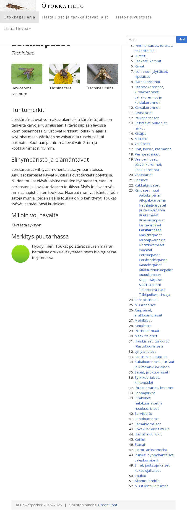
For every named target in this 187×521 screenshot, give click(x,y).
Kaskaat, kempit (148, 61)
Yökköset (142, 143)
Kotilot (140, 439)
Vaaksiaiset (144, 174)
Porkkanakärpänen (153, 259)
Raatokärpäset (150, 264)
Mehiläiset (143, 320)
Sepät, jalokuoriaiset (151, 372)
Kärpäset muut (147, 190)
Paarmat (145, 250)
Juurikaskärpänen (152, 210)
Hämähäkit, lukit (148, 434)
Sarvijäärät (143, 413)
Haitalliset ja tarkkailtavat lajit (75, 17)
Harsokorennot (147, 81)
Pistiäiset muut (147, 330)
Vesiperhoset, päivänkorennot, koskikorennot (148, 164)
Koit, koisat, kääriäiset (153, 149)
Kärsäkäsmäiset (148, 424)
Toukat (140, 475)
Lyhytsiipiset (145, 351)
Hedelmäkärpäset (152, 205)
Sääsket (141, 180)
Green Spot (107, 505)
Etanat (140, 444)
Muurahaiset (145, 305)
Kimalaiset (143, 325)
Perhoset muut (147, 154)
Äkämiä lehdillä (147, 480)
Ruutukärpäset (150, 274)
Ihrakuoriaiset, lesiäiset (154, 387)
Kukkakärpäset (147, 185)
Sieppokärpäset (151, 279)
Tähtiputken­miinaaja (154, 294)
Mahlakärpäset (150, 235)
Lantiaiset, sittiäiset (151, 356)
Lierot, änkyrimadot (151, 449)
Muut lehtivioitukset (151, 486)
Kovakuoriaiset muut (152, 429)
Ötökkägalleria (19, 17)
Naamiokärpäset (151, 245)
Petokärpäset (149, 254)
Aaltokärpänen (150, 195)
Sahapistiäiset (146, 299)
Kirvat (139, 66)
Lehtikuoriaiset (147, 418)
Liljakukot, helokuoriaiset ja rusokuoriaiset (148, 403)
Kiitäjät (140, 133)
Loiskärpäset (150, 230)
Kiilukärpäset (148, 215)
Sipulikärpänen (150, 284)
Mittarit (141, 138)
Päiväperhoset (147, 118)
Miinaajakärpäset (152, 240)
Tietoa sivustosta (133, 17)
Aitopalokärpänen (152, 200)
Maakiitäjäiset (146, 336)
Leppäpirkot (145, 393)
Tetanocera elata (152, 289)
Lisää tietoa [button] (16, 28)
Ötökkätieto (63, 5)
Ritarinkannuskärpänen (156, 269)
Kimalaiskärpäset (152, 220)
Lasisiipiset (144, 112)
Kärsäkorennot (147, 107)
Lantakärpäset (150, 225)
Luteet (140, 56)
